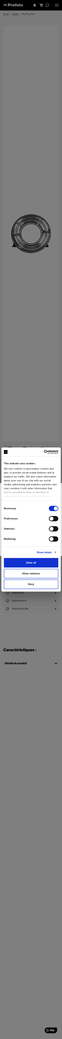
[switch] (53, 518)
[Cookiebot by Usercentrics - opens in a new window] (44, 452)
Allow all (31, 562)
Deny (31, 584)
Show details (44, 552)
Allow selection (31, 573)
